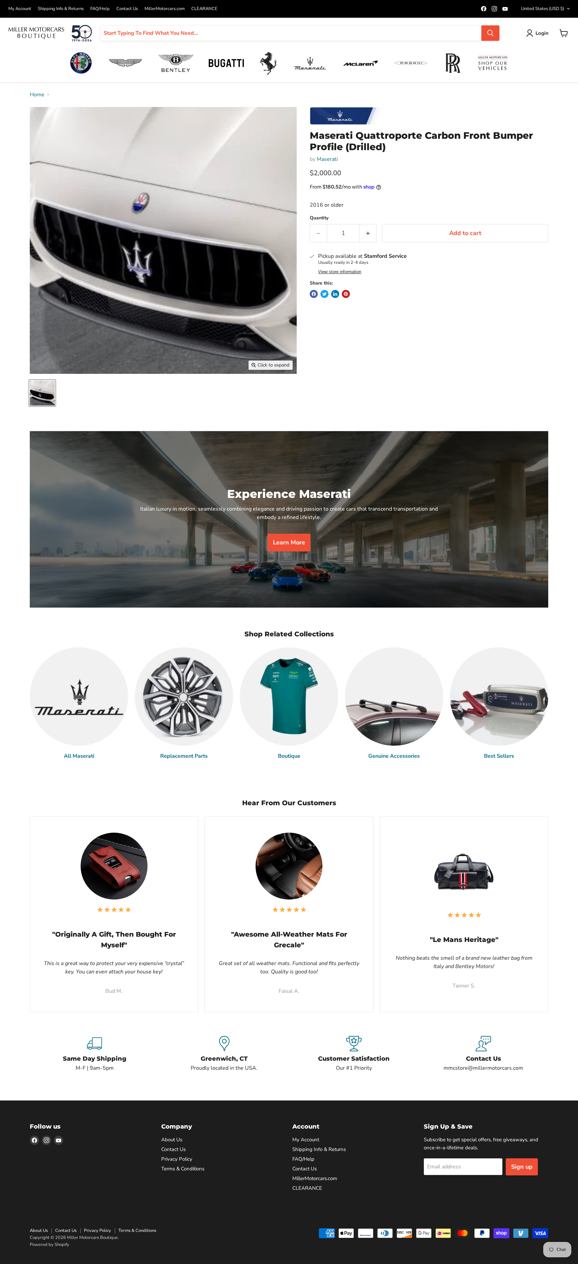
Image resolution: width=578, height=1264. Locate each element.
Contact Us (127, 8)
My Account (19, 8)
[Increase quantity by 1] (368, 233)
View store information (339, 272)
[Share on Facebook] (314, 294)
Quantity (319, 218)
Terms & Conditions (182, 1168)
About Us (171, 1139)
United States (542, 9)
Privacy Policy (176, 1159)
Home (37, 95)
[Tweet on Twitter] (324, 294)
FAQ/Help (100, 8)
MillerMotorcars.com (164, 8)
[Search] (490, 33)
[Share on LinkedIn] (335, 294)
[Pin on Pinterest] (346, 294)
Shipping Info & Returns (61, 8)
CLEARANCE (204, 8)
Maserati (327, 159)
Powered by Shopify (49, 1245)
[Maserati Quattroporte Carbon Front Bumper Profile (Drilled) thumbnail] (42, 393)
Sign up (522, 1167)
